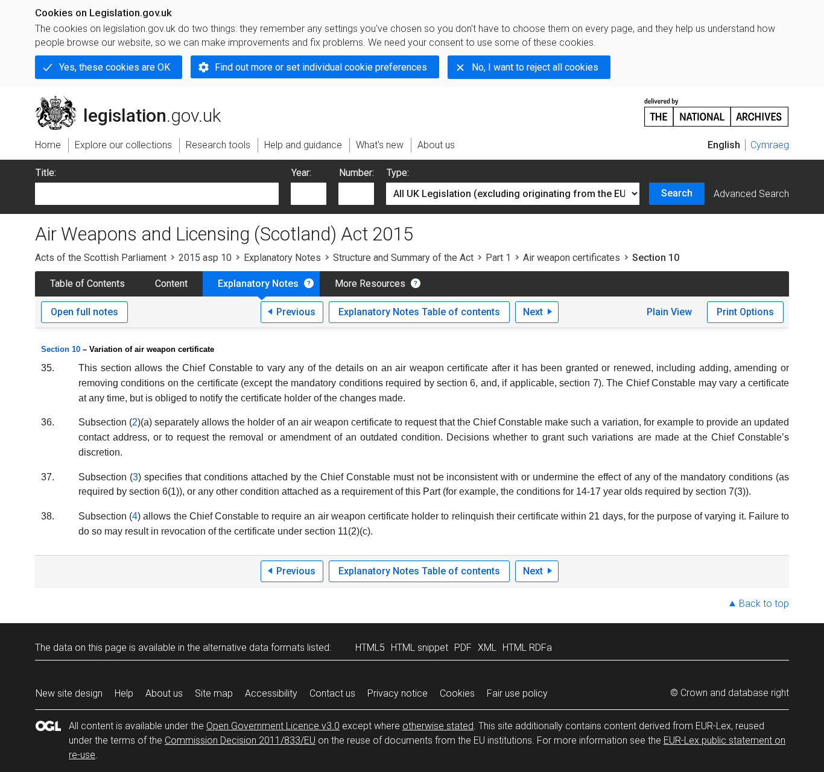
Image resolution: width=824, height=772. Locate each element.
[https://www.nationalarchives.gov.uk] (716, 107)
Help (124, 693)
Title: (46, 172)
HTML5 (370, 647)
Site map (214, 693)
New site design (69, 693)
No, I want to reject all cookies (535, 67)
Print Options (745, 312)
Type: (398, 172)
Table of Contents (87, 283)
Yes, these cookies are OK (114, 67)
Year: (301, 172)
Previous (295, 312)
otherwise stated (438, 726)
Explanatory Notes (282, 257)
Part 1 (498, 257)
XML (487, 647)
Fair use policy (517, 693)
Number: (356, 172)
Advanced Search (751, 193)
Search (676, 193)
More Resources (370, 283)
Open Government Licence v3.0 (273, 726)
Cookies (457, 693)
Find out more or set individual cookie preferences (321, 67)
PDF (463, 647)
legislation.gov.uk (134, 100)
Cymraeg (769, 145)
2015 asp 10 (205, 257)
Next (533, 312)
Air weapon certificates (571, 257)
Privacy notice (397, 693)
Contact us (332, 693)
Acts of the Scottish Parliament (100, 257)
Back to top (764, 603)
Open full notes (84, 312)
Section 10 (60, 349)
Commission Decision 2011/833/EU (240, 740)
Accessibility (271, 693)
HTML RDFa (527, 647)
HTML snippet (419, 647)
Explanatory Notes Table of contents (419, 312)
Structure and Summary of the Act (403, 257)
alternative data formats (254, 647)
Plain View (669, 312)
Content (171, 283)
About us (164, 693)
